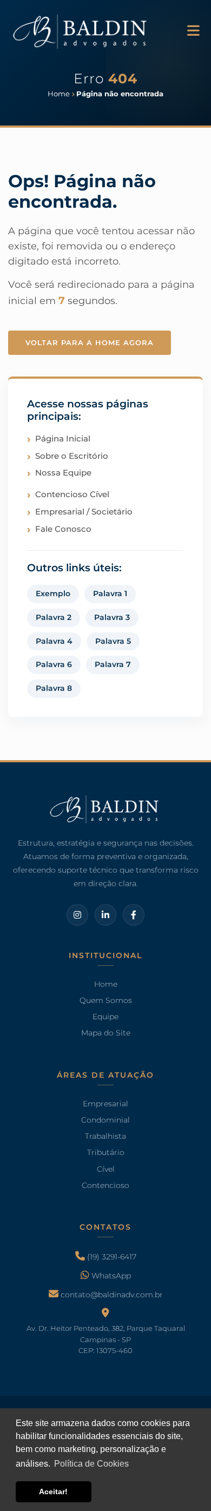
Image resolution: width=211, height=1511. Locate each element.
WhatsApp (110, 1276)
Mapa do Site (105, 1033)
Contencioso (105, 1185)
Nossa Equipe (63, 472)
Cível (106, 1168)
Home (105, 984)
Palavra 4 (54, 641)
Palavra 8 (54, 688)
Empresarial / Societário (84, 511)
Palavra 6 (54, 664)
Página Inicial (62, 438)
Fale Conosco (63, 529)
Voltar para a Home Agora (89, 342)
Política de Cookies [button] (91, 1463)
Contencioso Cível (72, 494)
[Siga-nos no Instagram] (77, 914)
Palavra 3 (112, 617)
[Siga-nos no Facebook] (133, 914)
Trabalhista (105, 1136)
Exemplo (53, 593)
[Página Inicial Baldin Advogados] (81, 30)
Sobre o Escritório (71, 456)
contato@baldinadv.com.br (110, 1294)
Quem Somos (106, 1000)
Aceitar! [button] (53, 1491)
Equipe (105, 1017)
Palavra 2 (53, 617)
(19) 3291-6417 (110, 1257)
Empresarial (105, 1103)
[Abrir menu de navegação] (193, 31)
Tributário (105, 1152)
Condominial (105, 1120)
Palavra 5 (113, 641)
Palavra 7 (113, 664)
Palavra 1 (110, 593)
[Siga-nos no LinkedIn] (105, 914)
